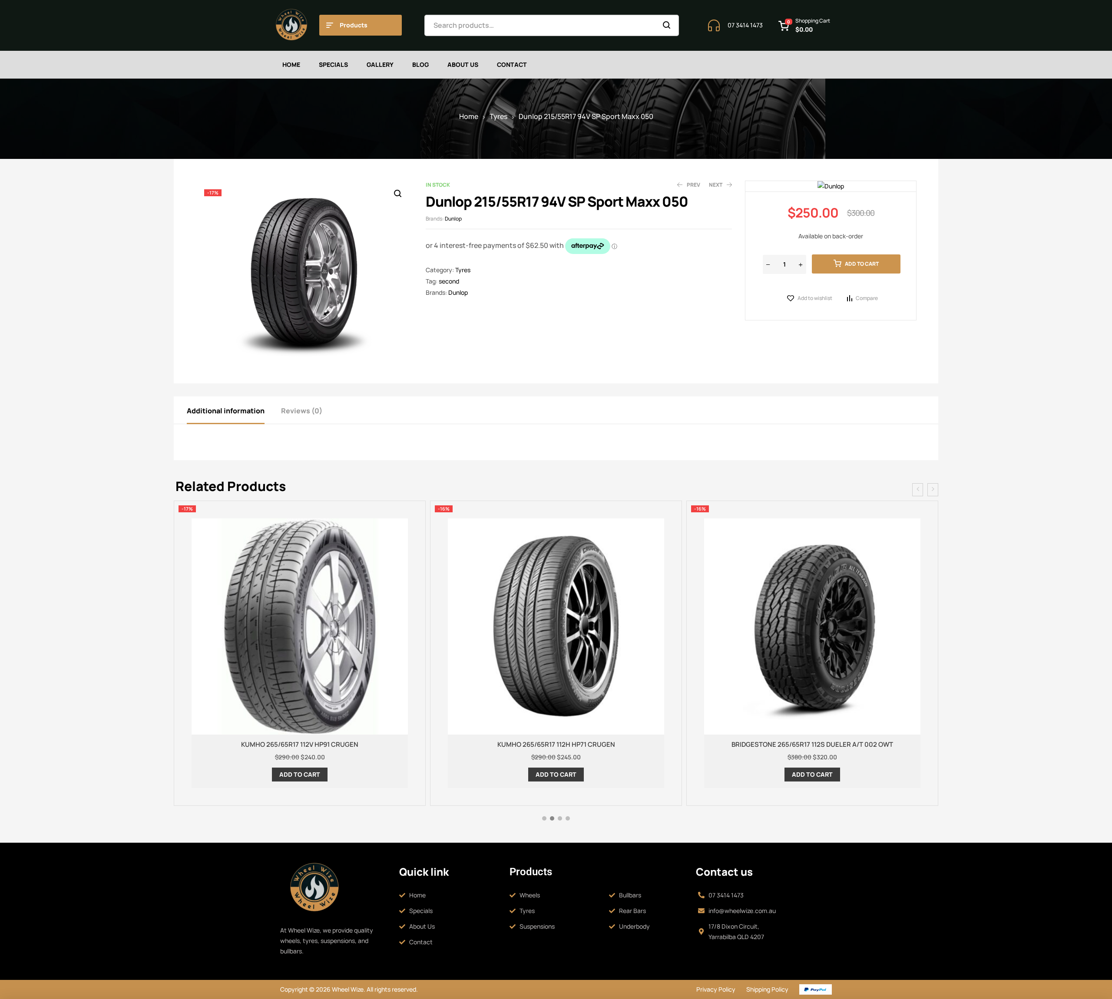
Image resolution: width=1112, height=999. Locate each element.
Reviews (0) (301, 410)
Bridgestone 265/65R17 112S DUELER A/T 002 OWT (812, 744)
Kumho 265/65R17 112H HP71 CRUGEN (556, 744)
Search (667, 25)
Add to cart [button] (299, 774)
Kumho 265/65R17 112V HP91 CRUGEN (299, 744)
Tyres (498, 116)
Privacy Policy (715, 989)
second (449, 281)
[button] (397, 193)
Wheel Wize (347, 989)
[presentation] (917, 489)
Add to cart (862, 263)
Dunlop (453, 218)
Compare (867, 298)
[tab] (233, 410)
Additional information (226, 410)
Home (468, 116)
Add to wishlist (815, 298)
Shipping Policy (767, 989)
